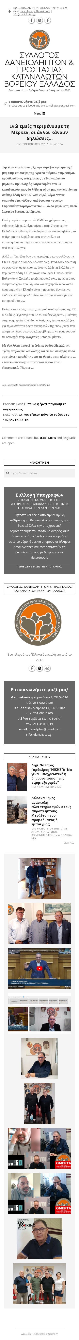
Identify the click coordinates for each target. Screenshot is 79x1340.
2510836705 (43, 8)
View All (69, 842)
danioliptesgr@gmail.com (35, 11)
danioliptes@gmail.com (44, 729)
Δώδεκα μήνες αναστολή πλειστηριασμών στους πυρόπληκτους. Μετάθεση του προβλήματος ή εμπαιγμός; (51, 811)
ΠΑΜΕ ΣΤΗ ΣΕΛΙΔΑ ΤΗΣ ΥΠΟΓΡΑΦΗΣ (39, 566)
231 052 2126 (43, 702)
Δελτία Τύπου (49, 832)
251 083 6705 (43, 713)
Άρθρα (58, 144)
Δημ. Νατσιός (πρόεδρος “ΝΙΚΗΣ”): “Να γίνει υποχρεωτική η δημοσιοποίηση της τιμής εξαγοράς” (51, 774)
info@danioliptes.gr (24, 14)
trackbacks (48, 438)
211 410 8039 (43, 724)
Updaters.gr (52, 1333)
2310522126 (26, 8)
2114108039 (59, 8)
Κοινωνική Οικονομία (45, 835)
